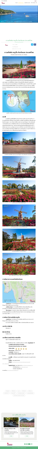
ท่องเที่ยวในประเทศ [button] (20, 2)
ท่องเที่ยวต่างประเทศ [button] (27, 2)
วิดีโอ (32, 2)
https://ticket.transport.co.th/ (15, 313)
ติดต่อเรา (34, 2)
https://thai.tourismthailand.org (12, 370)
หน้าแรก (16, 2)
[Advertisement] (19, 31)
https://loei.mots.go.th (24, 367)
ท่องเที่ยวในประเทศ (9, 21)
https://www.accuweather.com (27, 365)
